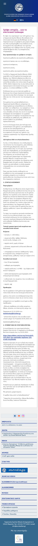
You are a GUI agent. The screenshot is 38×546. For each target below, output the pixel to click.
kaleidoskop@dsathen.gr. (12, 313)
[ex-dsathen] (19, 7)
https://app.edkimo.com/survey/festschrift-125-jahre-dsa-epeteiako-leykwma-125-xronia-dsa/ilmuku (18, 337)
